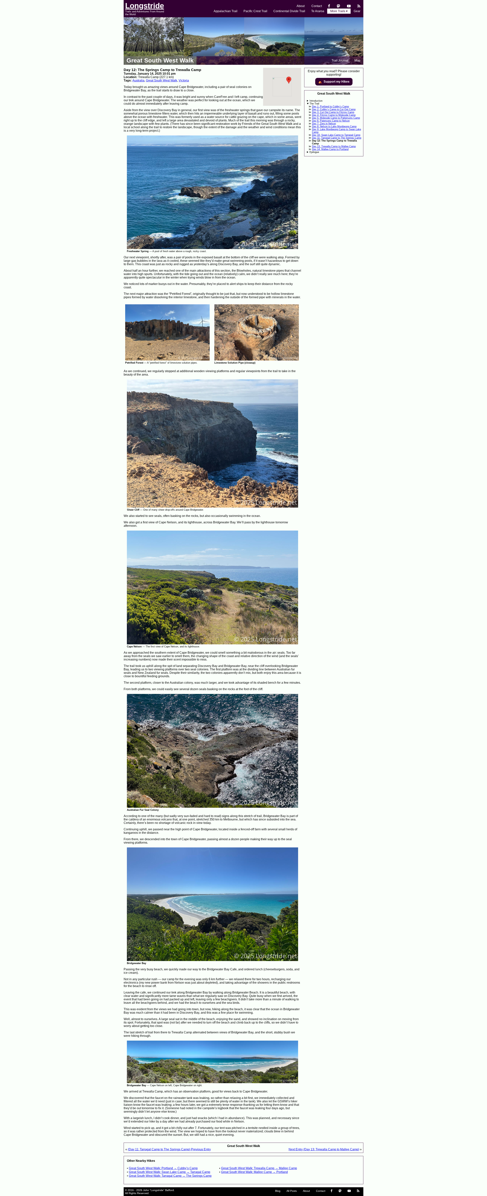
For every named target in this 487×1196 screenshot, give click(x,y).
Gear (357, 11)
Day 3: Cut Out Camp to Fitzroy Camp (333, 112)
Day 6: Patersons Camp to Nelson (331, 120)
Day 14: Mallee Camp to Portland (330, 149)
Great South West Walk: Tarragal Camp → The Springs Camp (170, 1175)
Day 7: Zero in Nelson (324, 123)
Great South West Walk (160, 60)
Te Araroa (317, 11)
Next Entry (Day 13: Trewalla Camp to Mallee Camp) (324, 1149)
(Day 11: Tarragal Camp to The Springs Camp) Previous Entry (169, 1149)
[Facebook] (329, 6)
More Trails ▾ (339, 11)
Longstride (144, 6)
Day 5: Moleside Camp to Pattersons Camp (336, 117)
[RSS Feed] (358, 6)
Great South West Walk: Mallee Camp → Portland (254, 1172)
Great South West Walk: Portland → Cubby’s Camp (163, 1168)
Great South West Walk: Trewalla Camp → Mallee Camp (259, 1168)
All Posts (291, 1190)
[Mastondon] (338, 6)
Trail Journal (340, 60)
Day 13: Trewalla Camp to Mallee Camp (334, 146)
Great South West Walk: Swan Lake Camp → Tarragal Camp (169, 1172)
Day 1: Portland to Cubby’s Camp (330, 106)
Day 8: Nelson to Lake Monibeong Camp (334, 126)
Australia (138, 80)
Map (357, 60)
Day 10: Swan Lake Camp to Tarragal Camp (336, 135)
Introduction (316, 100)
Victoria (184, 80)
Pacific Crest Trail (255, 11)
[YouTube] (349, 6)
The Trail (314, 103)
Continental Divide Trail (289, 11)
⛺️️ (333, 81)
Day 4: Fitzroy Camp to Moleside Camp (334, 115)
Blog (277, 1190)
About (301, 6)
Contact (316, 6)
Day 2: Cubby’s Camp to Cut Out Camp (334, 109)
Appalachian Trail (225, 11)
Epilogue (314, 152)
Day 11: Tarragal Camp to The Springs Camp (336, 137)
